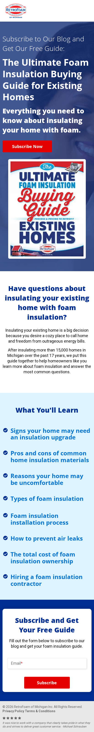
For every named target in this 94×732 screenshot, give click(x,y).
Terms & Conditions (40, 711)
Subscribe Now (27, 146)
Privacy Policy (13, 711)
